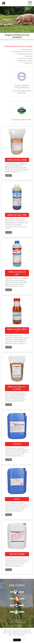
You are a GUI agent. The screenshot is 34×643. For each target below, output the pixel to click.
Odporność (29, 56)
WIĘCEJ (8, 175)
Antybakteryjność (27, 49)
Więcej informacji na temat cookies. (17, 636)
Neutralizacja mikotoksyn (25, 54)
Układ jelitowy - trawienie (25, 61)
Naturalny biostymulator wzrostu (22, 52)
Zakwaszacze (28, 63)
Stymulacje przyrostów (26, 58)
